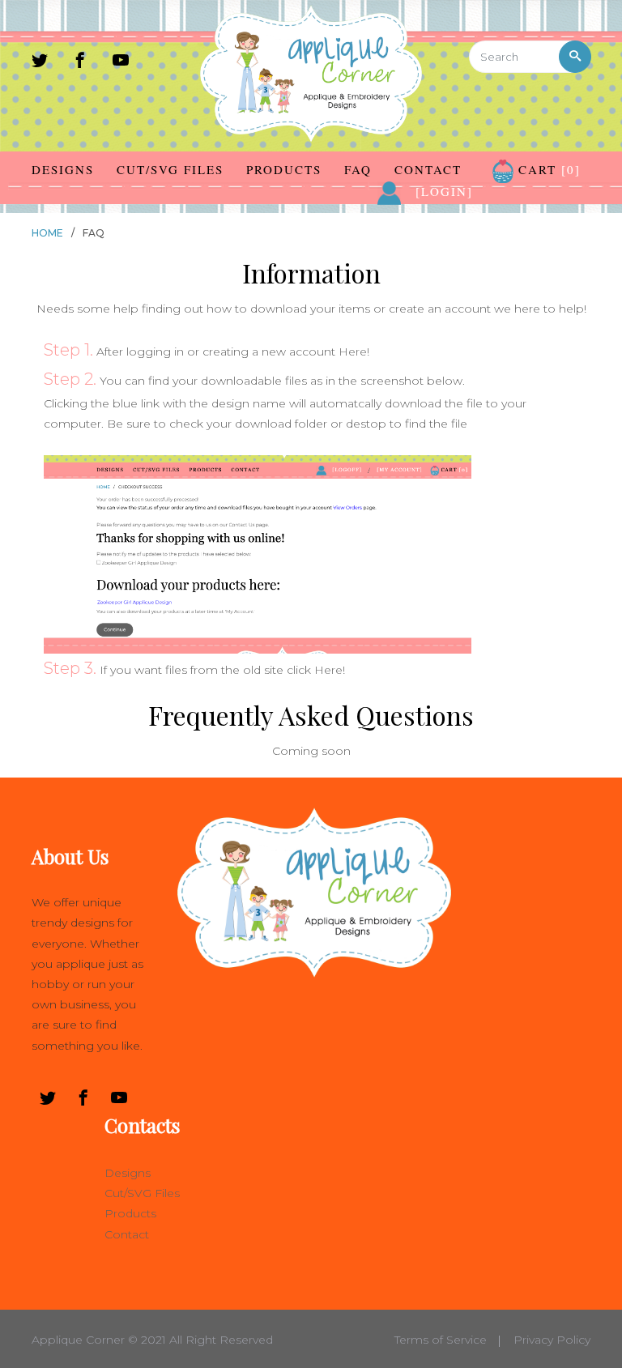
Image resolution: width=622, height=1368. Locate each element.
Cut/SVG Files (170, 169)
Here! (354, 351)
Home (47, 233)
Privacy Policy (551, 1339)
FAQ (358, 169)
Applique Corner (78, 1339)
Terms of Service (440, 1339)
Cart (547, 169)
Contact (428, 169)
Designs (63, 169)
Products (284, 169)
